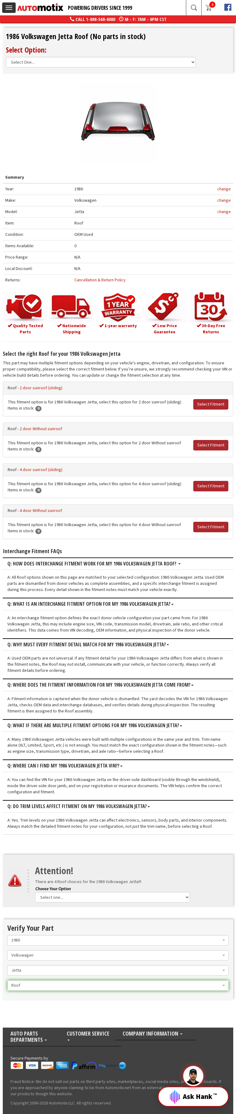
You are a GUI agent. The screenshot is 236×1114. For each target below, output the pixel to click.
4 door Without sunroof (41, 511)
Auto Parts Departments (27, 1037)
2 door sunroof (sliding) (41, 388)
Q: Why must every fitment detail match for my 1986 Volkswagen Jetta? (86, 645)
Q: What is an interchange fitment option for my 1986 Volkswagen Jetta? (89, 604)
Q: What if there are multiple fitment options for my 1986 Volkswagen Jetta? (93, 725)
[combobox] (118, 940)
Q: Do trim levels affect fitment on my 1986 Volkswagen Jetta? (77, 806)
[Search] (193, 7)
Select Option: (26, 50)
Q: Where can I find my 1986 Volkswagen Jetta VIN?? (63, 766)
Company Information (151, 1034)
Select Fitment (210, 404)
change (224, 189)
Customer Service (88, 1034)
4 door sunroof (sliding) (41, 470)
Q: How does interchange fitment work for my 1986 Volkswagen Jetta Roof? (92, 564)
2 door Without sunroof (41, 429)
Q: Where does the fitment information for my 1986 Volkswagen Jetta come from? (99, 685)
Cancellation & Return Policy (100, 280)
